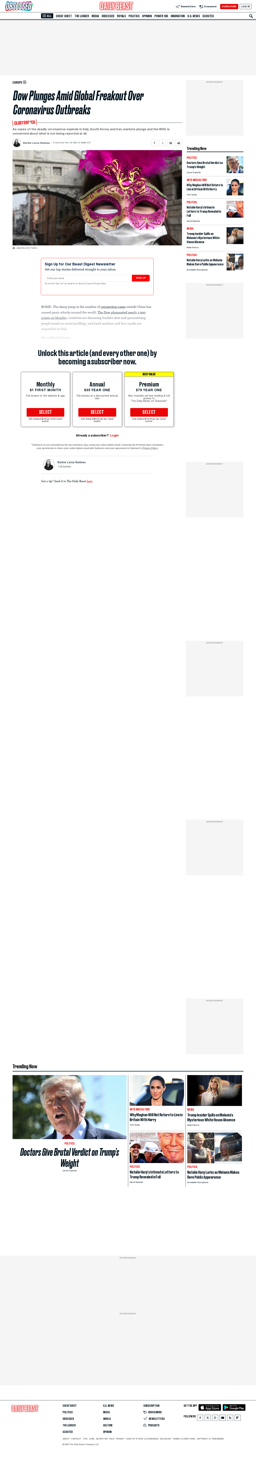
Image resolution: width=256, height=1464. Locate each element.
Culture (108, 1425)
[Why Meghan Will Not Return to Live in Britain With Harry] (235, 194)
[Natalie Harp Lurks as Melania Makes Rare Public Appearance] (235, 269)
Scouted (208, 16)
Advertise (102, 1439)
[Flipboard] (237, 1418)
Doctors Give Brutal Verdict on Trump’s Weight (69, 1157)
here (89, 481)
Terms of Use (85, 284)
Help (112, 1439)
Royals (121, 16)
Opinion (147, 16)
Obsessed (108, 16)
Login (114, 435)
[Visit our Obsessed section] (30, 6)
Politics (134, 16)
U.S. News (193, 16)
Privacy (120, 1439)
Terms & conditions (183, 1439)
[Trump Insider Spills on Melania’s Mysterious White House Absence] (235, 243)
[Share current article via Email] (170, 143)
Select (45, 412)
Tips (85, 1439)
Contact (76, 1439)
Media (95, 16)
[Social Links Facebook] (200, 1418)
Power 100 (161, 16)
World (107, 1418)
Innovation (178, 16)
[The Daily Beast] (116, 6)
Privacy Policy (100, 284)
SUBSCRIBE (229, 6)
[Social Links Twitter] (208, 1418)
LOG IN (245, 6)
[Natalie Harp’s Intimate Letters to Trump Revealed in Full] (235, 216)
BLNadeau (65, 467)
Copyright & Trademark (210, 1439)
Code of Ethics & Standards (142, 1439)
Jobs (91, 1439)
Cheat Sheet (64, 16)
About (66, 1439)
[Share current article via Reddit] (178, 143)
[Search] (251, 16)
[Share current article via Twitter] (162, 143)
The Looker (82, 16)
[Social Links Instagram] (215, 1418)
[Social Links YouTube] (223, 1418)
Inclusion (165, 1439)
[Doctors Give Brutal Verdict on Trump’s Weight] (235, 172)
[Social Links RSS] (230, 1418)
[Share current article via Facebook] (154, 143)
